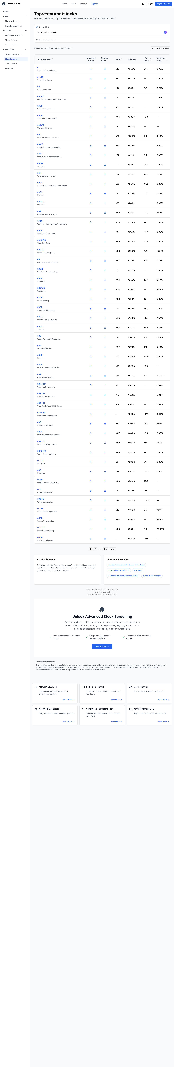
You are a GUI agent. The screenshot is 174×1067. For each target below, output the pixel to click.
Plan (74, 4)
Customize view (162, 48)
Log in (150, 4)
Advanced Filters (46, 40)
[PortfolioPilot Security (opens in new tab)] (143, 4)
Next (112, 549)
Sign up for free (163, 4)
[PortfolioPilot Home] (102, 610)
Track (65, 4)
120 (105, 549)
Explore (94, 4)
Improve (83, 4)
